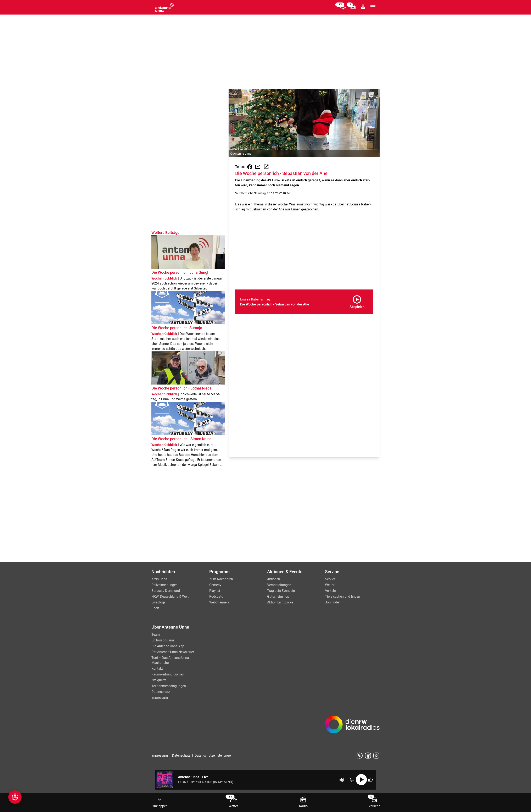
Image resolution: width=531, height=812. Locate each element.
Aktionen (273, 579)
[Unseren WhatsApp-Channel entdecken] (359, 755)
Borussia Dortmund (165, 591)
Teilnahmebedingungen (168, 686)
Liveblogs (158, 602)
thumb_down (352, 779)
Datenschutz (160, 692)
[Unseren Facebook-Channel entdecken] (368, 755)
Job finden (333, 602)
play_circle (361, 779)
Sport (155, 608)
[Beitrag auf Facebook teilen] (249, 166)
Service (330, 579)
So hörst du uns (162, 640)
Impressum (159, 698)
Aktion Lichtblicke (280, 602)
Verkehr (330, 591)
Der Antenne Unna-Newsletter (172, 652)
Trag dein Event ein (281, 591)
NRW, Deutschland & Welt (170, 596)
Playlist (214, 591)
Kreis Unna (159, 579)
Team (155, 634)
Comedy (215, 585)
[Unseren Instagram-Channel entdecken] (376, 755)
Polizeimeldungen (164, 585)
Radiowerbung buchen (167, 674)
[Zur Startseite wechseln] (165, 7)
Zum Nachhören (221, 579)
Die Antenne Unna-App (167, 646)
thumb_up (370, 779)
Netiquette (158, 680)
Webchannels (219, 602)
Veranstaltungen (279, 585)
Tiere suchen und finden (342, 596)
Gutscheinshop (278, 596)
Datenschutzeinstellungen (214, 755)
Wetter (329, 585)
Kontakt (157, 668)
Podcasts (216, 596)
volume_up (342, 780)
